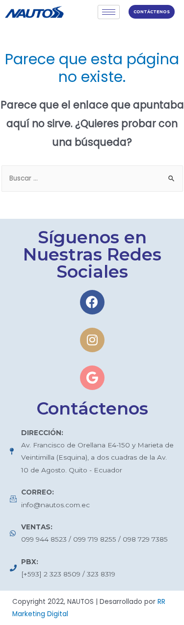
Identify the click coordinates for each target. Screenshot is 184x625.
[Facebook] (92, 302)
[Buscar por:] (92, 178)
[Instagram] (92, 340)
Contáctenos (151, 11)
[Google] (92, 377)
